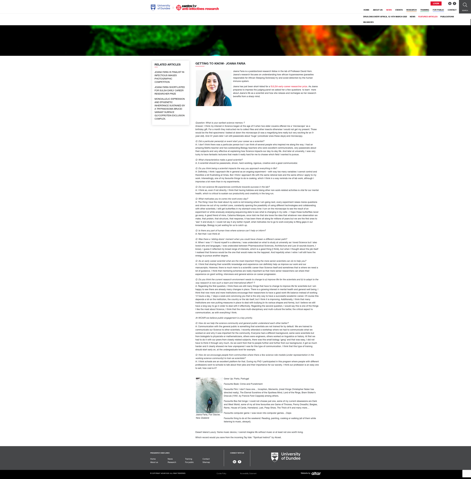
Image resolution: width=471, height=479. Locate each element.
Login (436, 4)
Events (399, 10)
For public (438, 10)
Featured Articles (428, 17)
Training (424, 10)
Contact (452, 10)
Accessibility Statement (248, 473)
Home (366, 10)
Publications (447, 17)
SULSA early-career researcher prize (289, 86)
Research (411, 10)
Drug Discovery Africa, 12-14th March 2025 (385, 17)
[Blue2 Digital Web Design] (316, 473)
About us (378, 10)
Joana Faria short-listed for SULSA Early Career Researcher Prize (170, 90)
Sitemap (206, 462)
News (389, 10)
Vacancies (368, 22)
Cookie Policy (221, 473)
